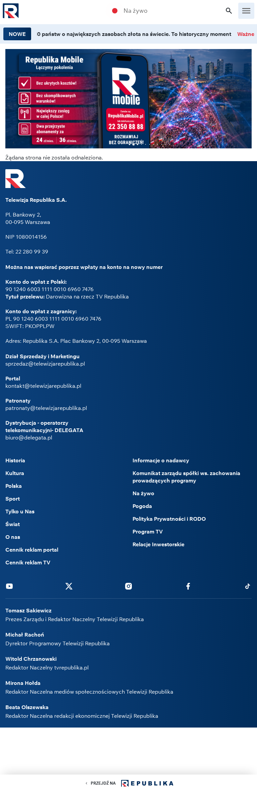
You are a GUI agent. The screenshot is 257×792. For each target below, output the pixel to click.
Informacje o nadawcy (161, 460)
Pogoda (142, 506)
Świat (12, 524)
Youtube (9, 586)
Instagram (128, 586)
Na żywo (135, 10)
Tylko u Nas (19, 511)
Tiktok (248, 586)
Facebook (188, 586)
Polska (13, 485)
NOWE (17, 34)
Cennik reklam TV (28, 562)
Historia (15, 460)
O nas (12, 536)
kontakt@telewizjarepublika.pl (43, 385)
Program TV (148, 531)
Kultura (14, 473)
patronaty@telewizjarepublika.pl (46, 408)
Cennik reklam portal (31, 549)
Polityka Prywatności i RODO (169, 518)
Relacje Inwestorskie (158, 544)
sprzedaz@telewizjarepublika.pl (45, 363)
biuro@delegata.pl (28, 437)
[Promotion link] (128, 98)
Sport (12, 498)
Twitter (69, 586)
